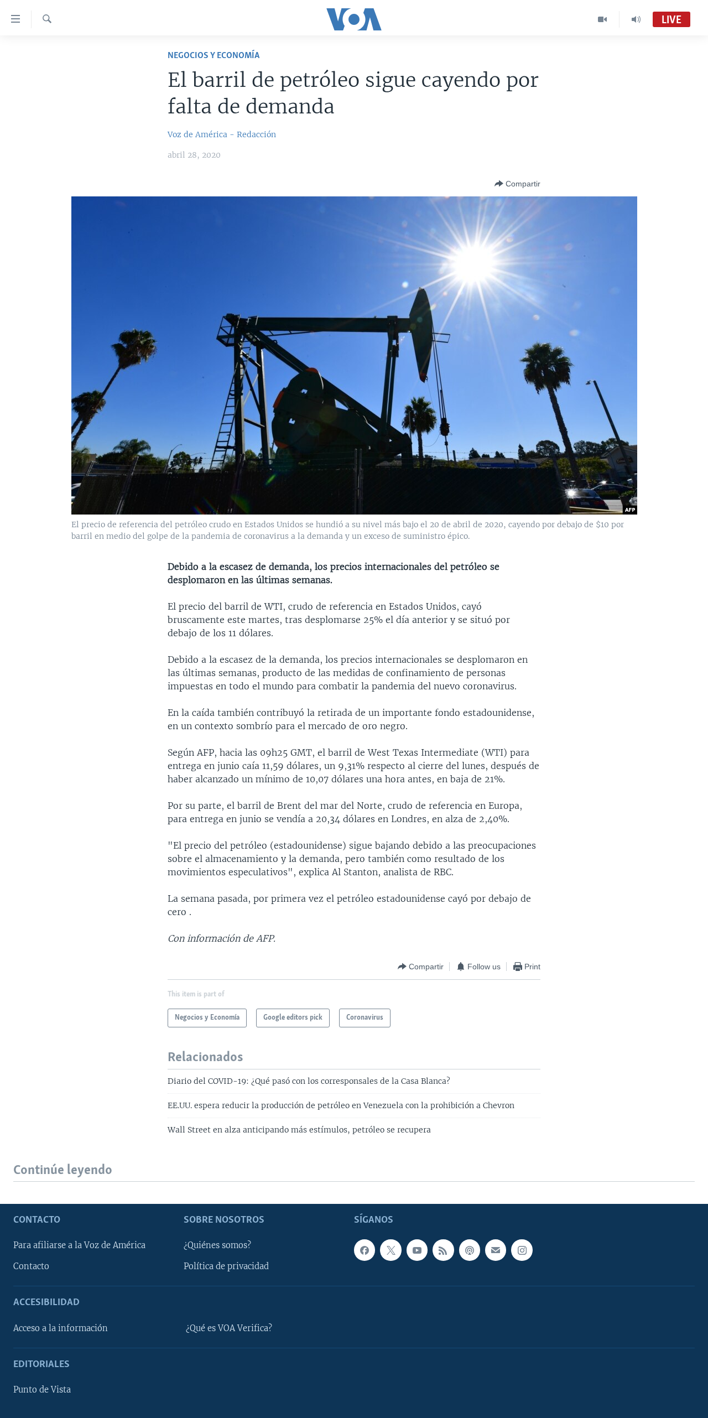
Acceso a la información (60, 1328)
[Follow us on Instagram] (521, 1249)
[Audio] (636, 19)
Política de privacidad (226, 1266)
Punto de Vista (42, 1390)
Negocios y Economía (213, 55)
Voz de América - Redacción (222, 134)
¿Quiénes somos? (217, 1245)
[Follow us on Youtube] (417, 1249)
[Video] (603, 19)
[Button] (517, 183)
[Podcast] (469, 1249)
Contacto (31, 1266)
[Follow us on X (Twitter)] (390, 1249)
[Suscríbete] (495, 1249)
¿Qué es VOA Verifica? (229, 1328)
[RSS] (443, 1249)
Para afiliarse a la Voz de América (79, 1245)
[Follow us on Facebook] (364, 1249)
